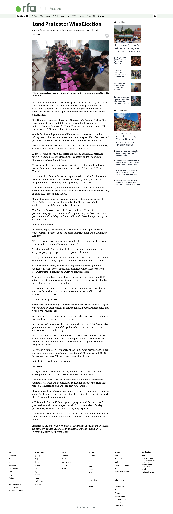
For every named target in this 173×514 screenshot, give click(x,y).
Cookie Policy (120, 496)
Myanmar (12, 465)
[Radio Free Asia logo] (39, 7)
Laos (10, 462)
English (101, 16)
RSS (89, 483)
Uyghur (11, 475)
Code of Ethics (120, 499)
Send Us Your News (122, 472)
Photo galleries (94, 473)
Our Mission (119, 487)
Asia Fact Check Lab (16, 491)
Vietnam (12, 478)
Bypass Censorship (122, 465)
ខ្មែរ (68, 16)
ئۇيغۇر (81, 16)
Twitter (118, 462)
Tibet (11, 472)
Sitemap (118, 468)
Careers (118, 503)
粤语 (41, 16)
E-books (65, 465)
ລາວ (62, 16)
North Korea (13, 468)
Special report (67, 462)
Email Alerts (92, 487)
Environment (13, 487)
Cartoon (65, 456)
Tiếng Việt (91, 16)
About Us (118, 483)
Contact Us (119, 506)
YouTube (118, 456)
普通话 (34, 16)
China (11, 459)
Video (90, 470)
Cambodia (13, 456)
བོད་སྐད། (74, 16)
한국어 (55, 16)
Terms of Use (120, 490)
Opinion (65, 459)
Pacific (11, 481)
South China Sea (15, 484)
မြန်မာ (48, 16)
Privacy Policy (120, 493)
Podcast (91, 456)
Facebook (118, 459)
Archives (65, 468)
